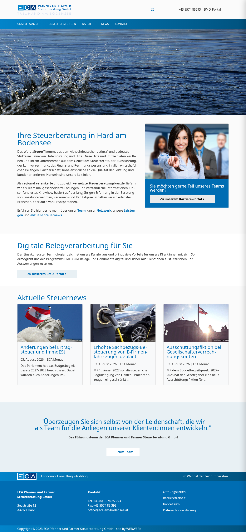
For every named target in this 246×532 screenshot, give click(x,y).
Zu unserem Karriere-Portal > (182, 199)
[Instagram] (152, 9)
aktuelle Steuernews (46, 215)
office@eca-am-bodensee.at (108, 510)
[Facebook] (160, 9)
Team (81, 210)
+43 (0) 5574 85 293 (107, 501)
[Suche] (226, 9)
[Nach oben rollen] (237, 523)
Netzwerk (103, 210)
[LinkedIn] (168, 9)
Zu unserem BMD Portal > (46, 274)
